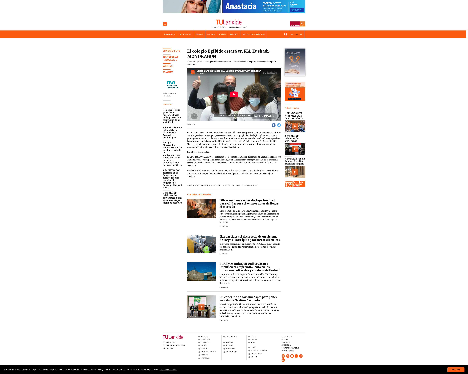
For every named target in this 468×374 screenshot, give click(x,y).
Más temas (205, 358)
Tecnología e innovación (170, 58)
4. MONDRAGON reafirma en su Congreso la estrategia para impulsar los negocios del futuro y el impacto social (173, 179)
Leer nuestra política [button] (168, 370)
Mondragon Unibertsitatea (247, 185)
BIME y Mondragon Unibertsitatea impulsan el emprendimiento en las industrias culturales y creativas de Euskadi (250, 267)
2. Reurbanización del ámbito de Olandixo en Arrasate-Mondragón (172, 132)
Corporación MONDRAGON (236, 27)
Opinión (199, 34)
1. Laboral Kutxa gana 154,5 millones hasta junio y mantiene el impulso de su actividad (172, 116)
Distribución (231, 349)
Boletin (254, 357)
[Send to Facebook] (274, 125)
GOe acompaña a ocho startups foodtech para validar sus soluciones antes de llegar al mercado (249, 204)
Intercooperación (208, 352)
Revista (222, 34)
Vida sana (204, 349)
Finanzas (229, 342)
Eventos (224, 185)
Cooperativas (231, 336)
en (301, 34)
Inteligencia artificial (254, 34)
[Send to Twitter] (279, 125)
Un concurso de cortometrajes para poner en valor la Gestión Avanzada (248, 298)
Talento (232, 185)
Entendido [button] (456, 370)
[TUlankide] (229, 22)
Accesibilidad (287, 339)
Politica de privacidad (290, 348)
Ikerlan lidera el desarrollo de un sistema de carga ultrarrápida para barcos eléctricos (250, 238)
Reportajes (169, 34)
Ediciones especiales (259, 350)
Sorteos (204, 355)
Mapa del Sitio (287, 336)
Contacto (286, 342)
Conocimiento (171, 51)
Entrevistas (185, 34)
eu (292, 34)
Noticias (204, 336)
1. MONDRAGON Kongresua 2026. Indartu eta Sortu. (294, 116)
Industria (229, 345)
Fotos (253, 342)
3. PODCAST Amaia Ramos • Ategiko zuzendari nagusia (295, 161)
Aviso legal (286, 345)
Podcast (234, 34)
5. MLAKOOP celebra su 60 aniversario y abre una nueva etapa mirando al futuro (172, 198)
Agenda (211, 34)
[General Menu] (165, 24)
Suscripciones (256, 354)
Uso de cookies (288, 351)
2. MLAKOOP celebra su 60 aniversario (291, 138)
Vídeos (253, 336)
